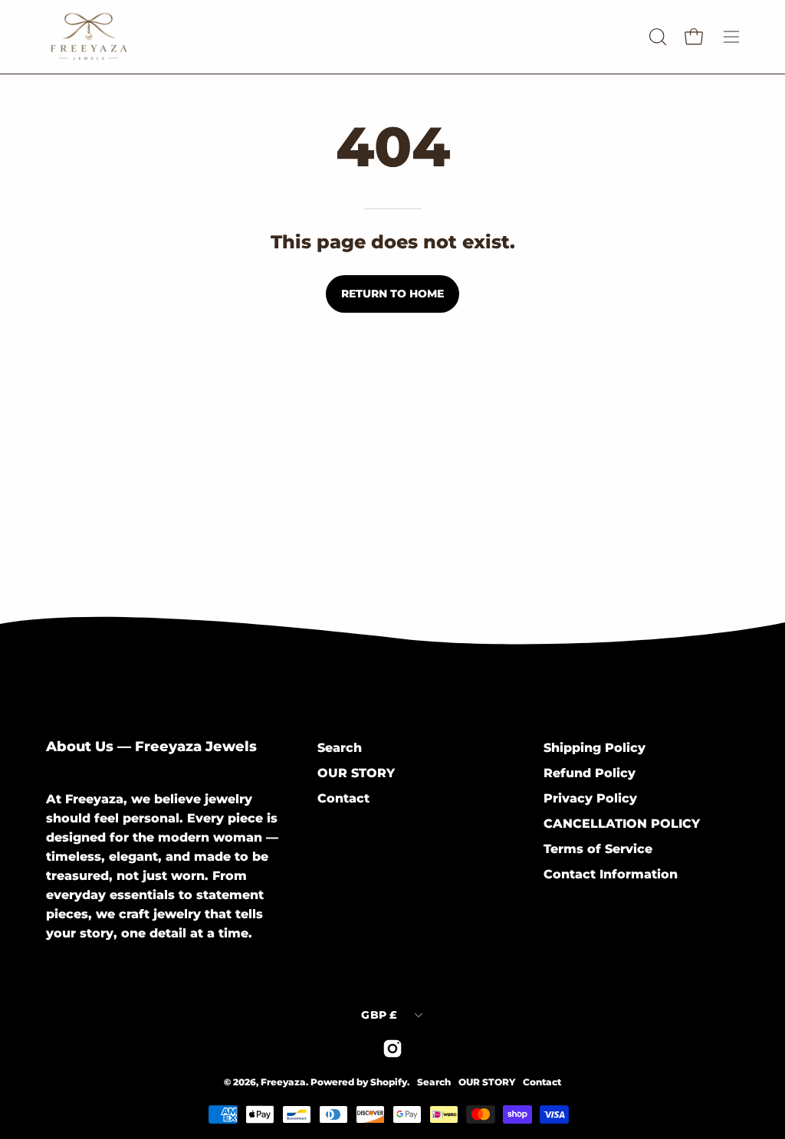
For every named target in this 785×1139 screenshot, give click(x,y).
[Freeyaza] (138, 36)
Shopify (388, 1082)
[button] (656, 37)
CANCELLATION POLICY (622, 823)
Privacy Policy (590, 798)
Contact (343, 798)
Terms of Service (598, 849)
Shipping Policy (594, 747)
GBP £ (379, 1015)
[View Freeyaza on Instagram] (392, 1048)
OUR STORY (356, 773)
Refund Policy (590, 773)
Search (339, 747)
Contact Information (611, 874)
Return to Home (392, 293)
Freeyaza (283, 1082)
